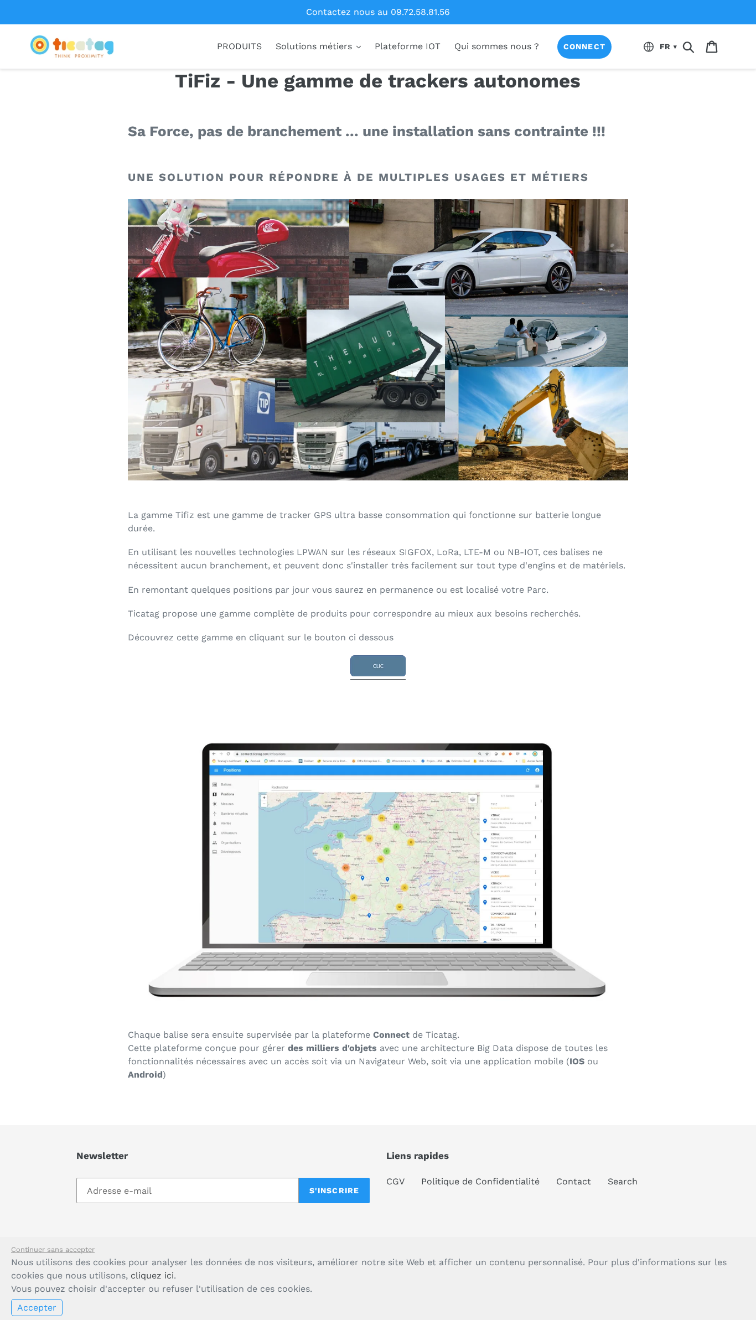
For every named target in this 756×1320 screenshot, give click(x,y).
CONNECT (584, 46)
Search (623, 1181)
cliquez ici (152, 1275)
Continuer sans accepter (53, 1249)
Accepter (36, 1307)
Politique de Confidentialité (480, 1181)
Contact (573, 1181)
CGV (395, 1181)
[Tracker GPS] (378, 674)
